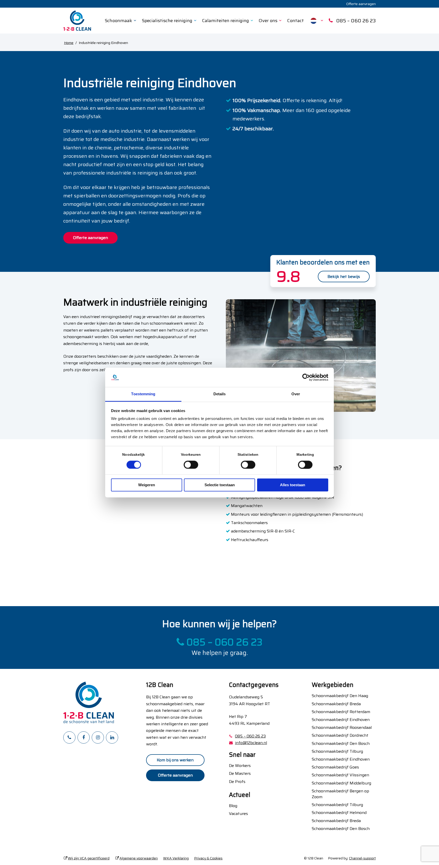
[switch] (191, 465)
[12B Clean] (77, 20)
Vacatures (238, 813)
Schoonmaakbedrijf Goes (335, 767)
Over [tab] (295, 394)
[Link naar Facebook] (83, 737)
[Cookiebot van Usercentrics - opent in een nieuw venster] (306, 377)
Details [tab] (219, 394)
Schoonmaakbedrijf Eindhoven (341, 719)
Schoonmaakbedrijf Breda (336, 704)
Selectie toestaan (220, 485)
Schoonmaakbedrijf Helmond (339, 812)
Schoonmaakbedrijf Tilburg (337, 751)
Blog (233, 806)
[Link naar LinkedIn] (112, 737)
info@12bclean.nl (251, 743)
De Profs (237, 781)
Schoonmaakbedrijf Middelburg (341, 783)
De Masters (240, 773)
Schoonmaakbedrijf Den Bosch (341, 743)
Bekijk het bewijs (343, 276)
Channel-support (362, 858)
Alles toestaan (292, 485)
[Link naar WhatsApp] (69, 737)
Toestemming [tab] (143, 394)
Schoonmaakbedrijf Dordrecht (340, 735)
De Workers (240, 765)
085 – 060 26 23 (223, 642)
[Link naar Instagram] (98, 737)
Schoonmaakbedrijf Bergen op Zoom (340, 794)
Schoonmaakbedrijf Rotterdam (341, 712)
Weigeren (146, 485)
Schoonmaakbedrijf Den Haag (340, 696)
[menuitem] (360, 4)
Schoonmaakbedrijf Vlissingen (340, 775)
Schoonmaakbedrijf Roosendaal (342, 727)
